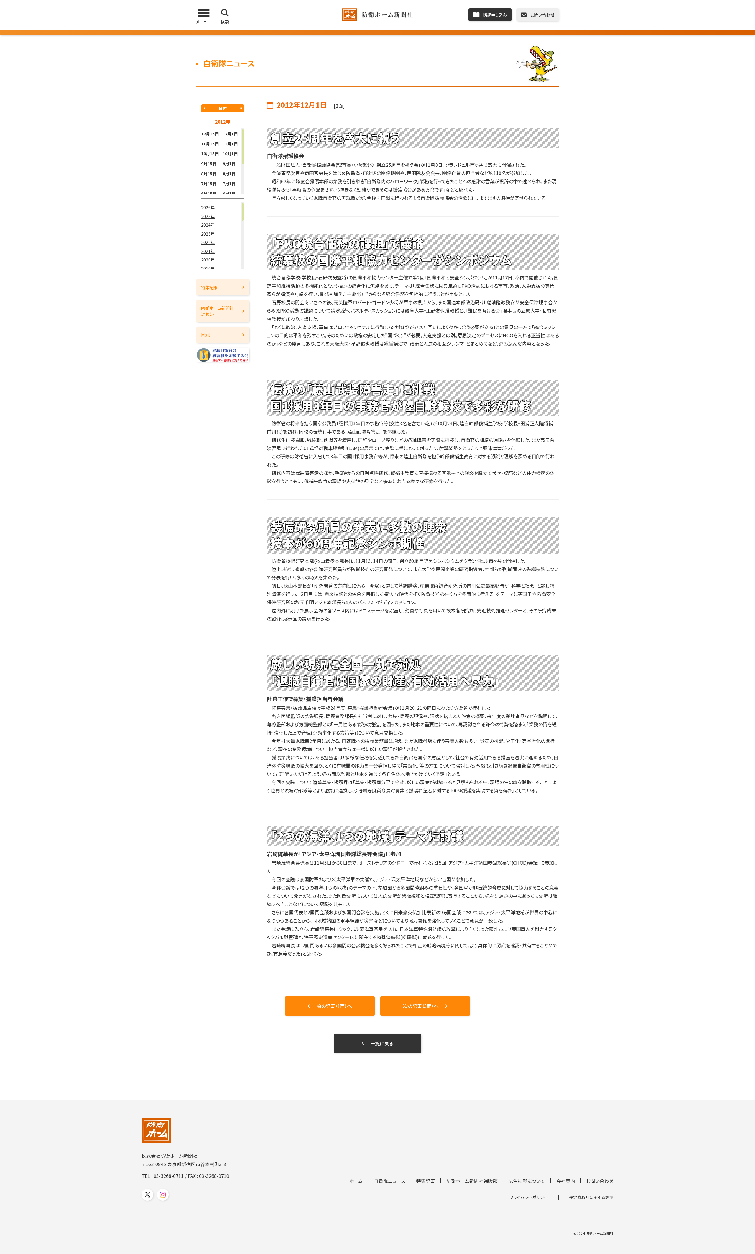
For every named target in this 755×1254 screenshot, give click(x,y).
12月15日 (210, 133)
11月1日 (230, 143)
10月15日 (210, 153)
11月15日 (210, 143)
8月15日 (208, 173)
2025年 (208, 216)
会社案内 (565, 1180)
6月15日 (208, 193)
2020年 (208, 259)
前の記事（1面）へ (334, 1005)
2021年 (208, 251)
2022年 (208, 242)
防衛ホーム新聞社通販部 (217, 311)
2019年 (208, 268)
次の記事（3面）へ (421, 1005)
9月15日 (208, 163)
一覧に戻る (381, 1043)
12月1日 (230, 133)
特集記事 (209, 287)
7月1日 (229, 183)
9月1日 (229, 163)
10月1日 (230, 153)
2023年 (208, 233)
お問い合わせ (599, 1180)
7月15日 (208, 183)
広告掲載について (526, 1180)
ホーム (356, 1180)
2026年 (208, 207)
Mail (205, 335)
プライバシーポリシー (529, 1197)
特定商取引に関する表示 (591, 1197)
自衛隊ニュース (389, 1180)
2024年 (208, 225)
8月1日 (229, 173)
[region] (222, 161)
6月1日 (229, 193)
